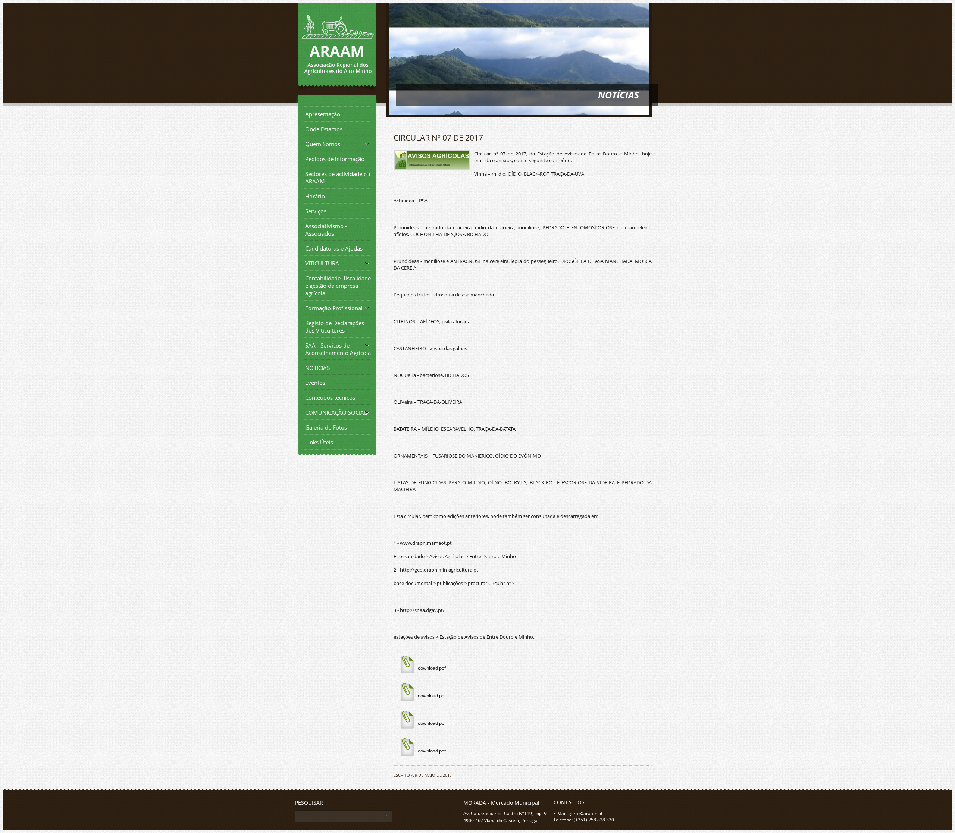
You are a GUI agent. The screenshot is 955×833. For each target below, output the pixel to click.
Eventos (315, 382)
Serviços (315, 211)
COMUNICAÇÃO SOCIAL (336, 412)
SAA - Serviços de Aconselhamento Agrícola (338, 349)
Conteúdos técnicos (330, 397)
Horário (315, 196)
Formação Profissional (334, 308)
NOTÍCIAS (317, 367)
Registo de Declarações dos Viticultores (334, 326)
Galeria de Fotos (326, 427)
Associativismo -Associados (326, 229)
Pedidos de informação (334, 159)
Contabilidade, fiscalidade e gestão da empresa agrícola (338, 285)
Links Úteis (319, 442)
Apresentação (322, 114)
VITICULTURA (322, 263)
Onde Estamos (323, 129)
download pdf (432, 668)
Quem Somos (322, 144)
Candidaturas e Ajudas (334, 248)
